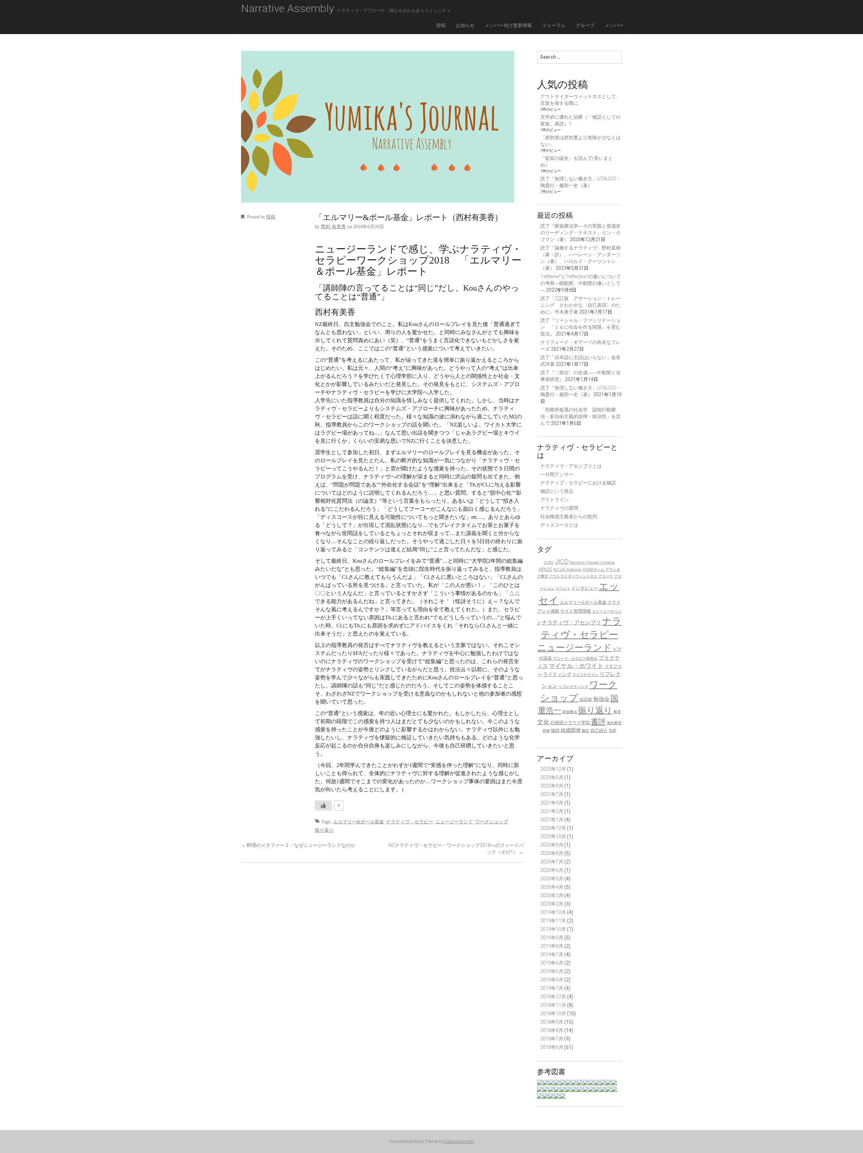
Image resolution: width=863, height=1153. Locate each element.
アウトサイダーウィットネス (573, 576)
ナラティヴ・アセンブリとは (571, 466)
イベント (563, 588)
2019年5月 (551, 971)
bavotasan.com (459, 1141)
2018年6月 (551, 1047)
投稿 (441, 25)
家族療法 (569, 712)
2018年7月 (551, 1038)
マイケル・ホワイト (576, 665)
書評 (598, 721)
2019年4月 (551, 979)
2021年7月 (551, 794)
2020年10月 (553, 836)
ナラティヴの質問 (559, 508)
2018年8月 (551, 1030)
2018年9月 (551, 1022)
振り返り (324, 830)
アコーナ (605, 576)
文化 (543, 722)
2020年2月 (551, 904)
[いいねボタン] (323, 805)
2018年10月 (553, 1013)
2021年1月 (551, 819)
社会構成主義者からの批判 (568, 516)
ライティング (557, 674)
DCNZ (549, 562)
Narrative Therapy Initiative (592, 562)
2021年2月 (551, 811)
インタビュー (584, 588)
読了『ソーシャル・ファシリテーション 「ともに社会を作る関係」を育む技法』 (580, 327)
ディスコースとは (559, 525)
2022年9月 (551, 786)
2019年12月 (553, 912)
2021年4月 (551, 802)
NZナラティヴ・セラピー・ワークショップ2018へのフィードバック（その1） (456, 848)
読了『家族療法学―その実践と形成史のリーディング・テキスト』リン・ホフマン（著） (580, 232)
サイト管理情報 (575, 611)
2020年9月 (551, 845)
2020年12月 (553, 828)
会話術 (585, 699)
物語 (555, 730)
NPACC (546, 569)
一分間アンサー (556, 474)
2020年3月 (551, 895)
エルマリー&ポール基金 (358, 821)
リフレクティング (573, 686)
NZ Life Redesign (568, 569)
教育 (617, 712)
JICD (562, 561)
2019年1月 (551, 988)
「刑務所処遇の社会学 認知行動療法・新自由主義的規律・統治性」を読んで (580, 416)
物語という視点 (556, 491)
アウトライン (554, 499)
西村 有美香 (333, 226)
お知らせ (465, 25)
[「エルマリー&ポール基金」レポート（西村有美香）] (377, 131)
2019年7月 (551, 954)
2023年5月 (551, 777)
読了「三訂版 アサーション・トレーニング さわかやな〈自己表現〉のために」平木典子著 (580, 305)
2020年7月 (551, 861)
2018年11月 (553, 1005)
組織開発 (571, 730)
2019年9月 (551, 937)
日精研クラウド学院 (570, 722)
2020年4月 (551, 887)
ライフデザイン (585, 675)
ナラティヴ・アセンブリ (571, 622)
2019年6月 (551, 963)
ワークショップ (491, 821)
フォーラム (554, 25)
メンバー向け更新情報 (508, 25)
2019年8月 (551, 946)
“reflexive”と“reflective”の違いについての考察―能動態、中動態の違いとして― (580, 283)
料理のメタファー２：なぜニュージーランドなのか (298, 845)
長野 (612, 731)
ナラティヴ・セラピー (409, 821)
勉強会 (601, 699)
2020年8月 (551, 853)
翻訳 (585, 731)
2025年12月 (553, 769)
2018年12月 (553, 996)
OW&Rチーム (593, 569)
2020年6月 (551, 870)
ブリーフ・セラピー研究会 (575, 658)
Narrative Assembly (346, 8)
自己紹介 (599, 730)
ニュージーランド (454, 821)
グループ (585, 25)
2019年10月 (553, 929)
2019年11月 (553, 920)
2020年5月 (551, 878)
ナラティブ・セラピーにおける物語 (578, 482)
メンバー (614, 25)
